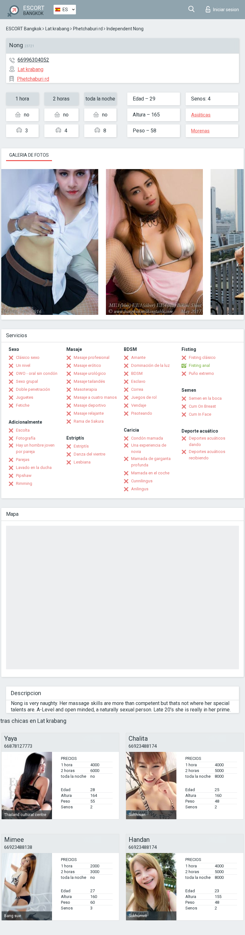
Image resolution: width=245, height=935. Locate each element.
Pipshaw (24, 475)
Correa (137, 389)
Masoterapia (85, 389)
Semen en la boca (205, 398)
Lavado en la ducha (34, 467)
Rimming (24, 483)
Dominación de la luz (150, 365)
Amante (138, 357)
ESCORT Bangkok (23, 28)
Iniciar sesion (226, 9)
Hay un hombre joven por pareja (35, 448)
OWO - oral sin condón (36, 373)
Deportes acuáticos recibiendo (207, 454)
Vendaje (138, 405)
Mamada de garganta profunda (151, 461)
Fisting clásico (202, 357)
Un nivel (23, 365)
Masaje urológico (90, 373)
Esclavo (138, 381)
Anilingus (139, 488)
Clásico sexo (28, 357)
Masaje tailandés (89, 381)
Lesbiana (82, 462)
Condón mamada (147, 438)
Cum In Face (200, 414)
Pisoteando (141, 413)
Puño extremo (201, 373)
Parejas (22, 459)
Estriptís (81, 446)
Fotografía (25, 438)
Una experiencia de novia (148, 448)
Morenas (200, 131)
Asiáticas (201, 115)
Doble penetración (33, 389)
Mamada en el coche (150, 473)
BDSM (137, 373)
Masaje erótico (87, 365)
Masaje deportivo (90, 405)
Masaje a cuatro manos (95, 397)
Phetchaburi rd (88, 28)
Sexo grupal (27, 381)
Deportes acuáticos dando (207, 441)
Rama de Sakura (89, 421)
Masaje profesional (91, 357)
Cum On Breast (202, 406)
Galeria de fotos (29, 155)
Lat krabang (57, 28)
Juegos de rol (144, 397)
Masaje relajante (89, 413)
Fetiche (22, 405)
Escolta (23, 430)
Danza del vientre (89, 454)
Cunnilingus (141, 481)
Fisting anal (199, 365)
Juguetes (24, 397)
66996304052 (33, 60)
